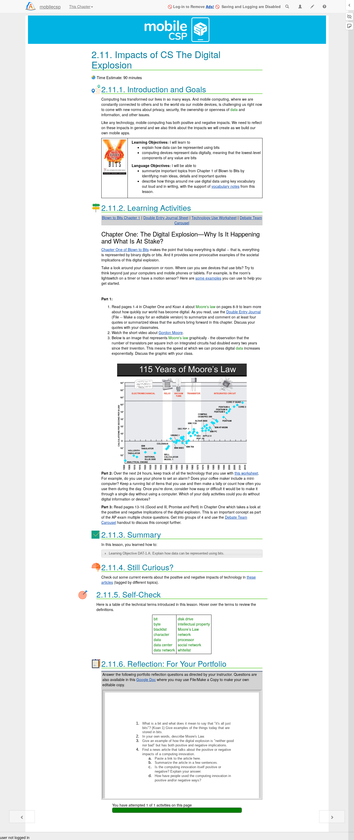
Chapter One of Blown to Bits (125, 249)
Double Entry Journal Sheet (165, 217)
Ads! (210, 6)
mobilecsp (50, 6)
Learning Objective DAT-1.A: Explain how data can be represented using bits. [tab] (166, 553)
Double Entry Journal (243, 311)
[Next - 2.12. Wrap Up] (332, 816)
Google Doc (146, 679)
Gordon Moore (171, 332)
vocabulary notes (225, 186)
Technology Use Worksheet (214, 217)
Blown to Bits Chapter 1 (121, 217)
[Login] (30, 6)
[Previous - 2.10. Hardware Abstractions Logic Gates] (22, 816)
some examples (208, 278)
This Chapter (79, 6)
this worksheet (246, 473)
